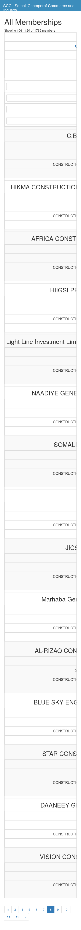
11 (8, 917)
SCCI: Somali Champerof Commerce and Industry (39, 7)
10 (66, 909)
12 (17, 917)
